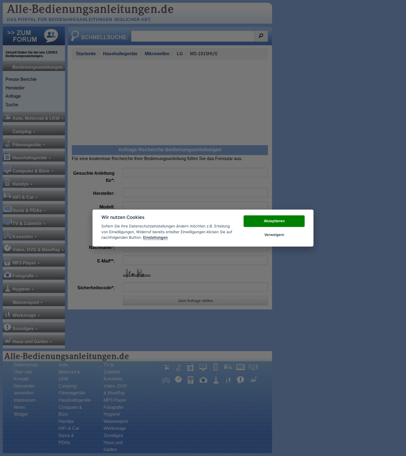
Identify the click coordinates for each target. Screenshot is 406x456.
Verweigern (274, 234)
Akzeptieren (274, 221)
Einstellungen (155, 237)
